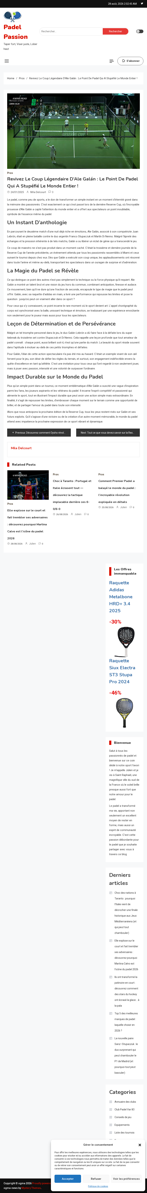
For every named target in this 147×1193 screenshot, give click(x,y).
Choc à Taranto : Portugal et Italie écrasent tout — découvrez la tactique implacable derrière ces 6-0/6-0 (72, 495)
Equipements (122, 1124)
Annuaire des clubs (125, 1101)
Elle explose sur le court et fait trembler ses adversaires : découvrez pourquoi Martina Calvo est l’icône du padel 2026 (27, 524)
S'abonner (133, 61)
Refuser (96, 1178)
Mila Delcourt (38, 192)
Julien (32, 543)
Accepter (68, 1178)
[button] (140, 1145)
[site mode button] (139, 31)
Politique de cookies (98, 1186)
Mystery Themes (31, 1188)
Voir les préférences (126, 1178)
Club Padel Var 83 (124, 1109)
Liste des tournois (124, 1132)
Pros (10, 173)
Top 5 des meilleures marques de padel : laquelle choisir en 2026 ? (126, 1022)
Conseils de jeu (123, 1117)
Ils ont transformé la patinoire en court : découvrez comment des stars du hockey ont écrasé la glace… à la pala (127, 991)
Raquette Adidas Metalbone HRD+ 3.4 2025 (120, 597)
